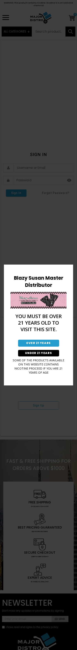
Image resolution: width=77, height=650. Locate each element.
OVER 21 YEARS (38, 343)
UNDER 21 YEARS (38, 353)
